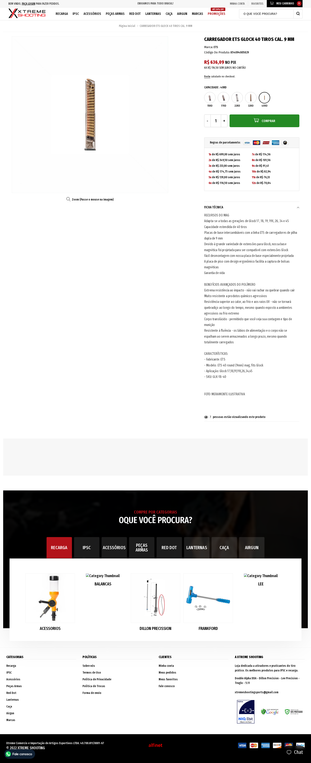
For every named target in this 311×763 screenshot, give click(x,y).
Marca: (208, 47)
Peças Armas (115, 14)
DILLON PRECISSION (155, 628)
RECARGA (59, 547)
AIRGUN (252, 547)
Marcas (197, 14)
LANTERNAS (196, 547)
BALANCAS (103, 584)
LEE (261, 584)
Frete (207, 76)
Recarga (62, 14)
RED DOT (169, 547)
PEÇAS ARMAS (142, 547)
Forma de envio (92, 693)
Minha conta (166, 666)
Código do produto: (217, 52)
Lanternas (153, 14)
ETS (216, 47)
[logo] (26, 13)
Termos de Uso (92, 672)
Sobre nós (89, 666)
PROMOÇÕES (216, 12)
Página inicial (127, 26)
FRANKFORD (208, 628)
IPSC (76, 14)
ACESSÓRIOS (114, 547)
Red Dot (135, 14)
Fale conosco (167, 686)
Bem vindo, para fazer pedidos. (33, 4)
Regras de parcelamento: (225, 142)
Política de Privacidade (97, 679)
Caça (169, 14)
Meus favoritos (168, 679)
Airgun (182, 14)
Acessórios (92, 14)
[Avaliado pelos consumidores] (246, 712)
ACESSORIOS (50, 628)
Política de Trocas (94, 686)
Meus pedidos (167, 672)
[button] (281, 604)
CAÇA (224, 547)
